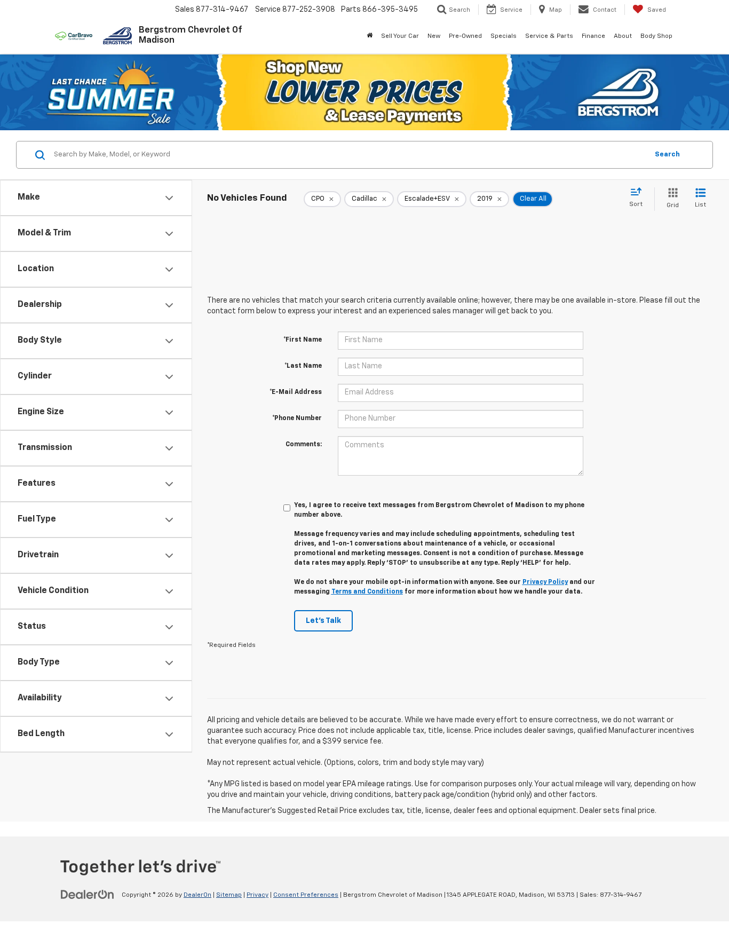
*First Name (302, 340)
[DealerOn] (87, 894)
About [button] (623, 36)
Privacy (257, 895)
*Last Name (303, 366)
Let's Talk (323, 621)
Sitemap (229, 895)
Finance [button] (593, 36)
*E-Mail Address (296, 392)
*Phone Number (297, 418)
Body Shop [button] (656, 36)
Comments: (304, 444)
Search (667, 154)
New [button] (433, 36)
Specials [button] (503, 36)
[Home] (369, 36)
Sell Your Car (400, 36)
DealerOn (197, 895)
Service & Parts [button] (549, 36)
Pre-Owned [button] (465, 36)
